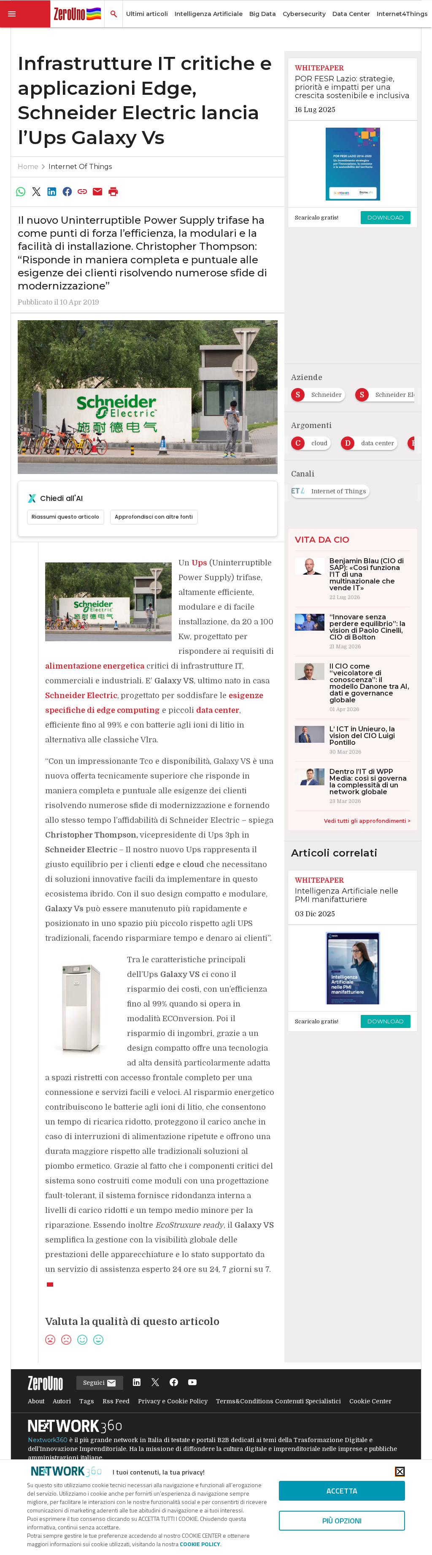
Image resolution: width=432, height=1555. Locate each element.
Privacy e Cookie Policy (173, 1401)
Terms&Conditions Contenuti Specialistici (278, 1401)
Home (28, 167)
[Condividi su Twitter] (36, 191)
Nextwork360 (48, 1440)
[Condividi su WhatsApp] (21, 191)
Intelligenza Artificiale (209, 14)
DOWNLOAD (385, 217)
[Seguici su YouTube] (192, 1382)
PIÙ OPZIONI (342, 1520)
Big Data (262, 14)
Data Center (351, 14)
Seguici (94, 1382)
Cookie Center (370, 1401)
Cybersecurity (304, 14)
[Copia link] (82, 191)
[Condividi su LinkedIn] (51, 191)
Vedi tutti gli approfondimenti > (367, 821)
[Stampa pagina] (113, 191)
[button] (25, 13)
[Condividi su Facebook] (67, 191)
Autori (62, 1401)
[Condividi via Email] (98, 191)
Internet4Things (402, 14)
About (36, 1401)
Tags (86, 1401)
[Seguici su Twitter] (155, 1382)
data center (217, 710)
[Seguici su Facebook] (174, 1382)
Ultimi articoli (147, 14)
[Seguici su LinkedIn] (137, 1382)
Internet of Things (80, 167)
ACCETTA (342, 1490)
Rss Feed (116, 1401)
